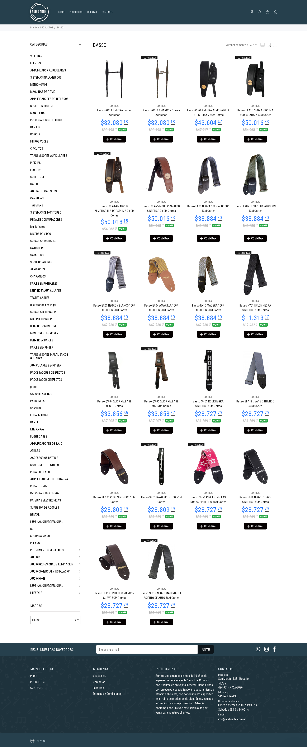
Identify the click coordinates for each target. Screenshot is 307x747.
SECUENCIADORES (41, 262)
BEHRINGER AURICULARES (45, 290)
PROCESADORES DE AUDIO (46, 120)
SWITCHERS (37, 248)
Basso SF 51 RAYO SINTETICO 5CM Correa (161, 500)
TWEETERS (36, 205)
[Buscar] (259, 12)
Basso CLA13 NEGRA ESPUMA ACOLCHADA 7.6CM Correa (255, 113)
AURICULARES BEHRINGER (45, 365)
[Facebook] (274, 649)
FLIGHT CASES (38, 436)
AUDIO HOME (37, 578)
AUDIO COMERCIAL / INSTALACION (50, 571)
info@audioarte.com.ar (232, 719)
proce (33, 386)
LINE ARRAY (37, 429)
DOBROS (35, 134)
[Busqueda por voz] (252, 12)
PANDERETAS (38, 401)
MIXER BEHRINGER (41, 319)
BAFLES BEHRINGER (41, 347)
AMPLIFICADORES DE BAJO (46, 443)
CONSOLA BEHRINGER (43, 312)
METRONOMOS (38, 84)
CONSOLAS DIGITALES (43, 241)
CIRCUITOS (36, 148)
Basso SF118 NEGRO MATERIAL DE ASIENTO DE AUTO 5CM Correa (161, 595)
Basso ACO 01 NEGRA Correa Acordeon (114, 113)
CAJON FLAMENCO (41, 394)
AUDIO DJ (36, 557)
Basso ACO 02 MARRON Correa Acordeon (161, 113)
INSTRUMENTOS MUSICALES (47, 550)
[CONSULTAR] (161, 78)
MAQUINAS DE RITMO (42, 91)
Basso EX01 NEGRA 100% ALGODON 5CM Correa (208, 209)
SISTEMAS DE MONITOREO (45, 212)
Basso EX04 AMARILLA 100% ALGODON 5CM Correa (161, 308)
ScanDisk (35, 408)
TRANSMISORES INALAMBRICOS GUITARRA (49, 356)
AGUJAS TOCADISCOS (43, 191)
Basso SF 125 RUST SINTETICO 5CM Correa (114, 500)
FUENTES (35, 63)
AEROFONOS (37, 269)
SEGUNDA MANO (40, 536)
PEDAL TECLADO (40, 472)
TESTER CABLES (39, 297)
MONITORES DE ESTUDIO (44, 465)
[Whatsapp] (258, 649)
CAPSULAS (37, 198)
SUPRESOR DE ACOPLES (44, 507)
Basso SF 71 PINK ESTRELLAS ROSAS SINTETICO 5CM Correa (208, 500)
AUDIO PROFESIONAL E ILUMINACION (51, 564)
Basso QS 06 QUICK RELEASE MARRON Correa (161, 404)
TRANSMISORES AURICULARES (48, 155)
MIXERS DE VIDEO (40, 233)
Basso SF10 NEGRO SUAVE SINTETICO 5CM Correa (255, 500)
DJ (31, 529)
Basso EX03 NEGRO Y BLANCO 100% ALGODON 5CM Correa (114, 308)
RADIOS (34, 184)
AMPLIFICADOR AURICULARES (48, 70)
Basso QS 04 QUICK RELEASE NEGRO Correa (114, 404)
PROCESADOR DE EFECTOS (46, 379)
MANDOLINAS (38, 113)
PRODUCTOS (46, 27)
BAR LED (35, 422)
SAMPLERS (37, 255)
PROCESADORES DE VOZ (45, 493)
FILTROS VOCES (39, 141)
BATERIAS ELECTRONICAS (45, 500)
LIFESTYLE (36, 592)
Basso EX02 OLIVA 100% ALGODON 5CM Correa (255, 209)
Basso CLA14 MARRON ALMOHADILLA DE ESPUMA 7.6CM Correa (114, 211)
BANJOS (35, 127)
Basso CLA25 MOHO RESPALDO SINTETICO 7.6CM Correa (161, 209)
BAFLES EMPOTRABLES (44, 283)
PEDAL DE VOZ (39, 486)
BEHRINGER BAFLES (41, 340)
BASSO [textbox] (54, 620)
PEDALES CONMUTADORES (46, 219)
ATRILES (35, 450)
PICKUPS (35, 162)
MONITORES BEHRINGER (44, 333)
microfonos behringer (43, 305)
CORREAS (114, 105)
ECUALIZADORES (40, 415)
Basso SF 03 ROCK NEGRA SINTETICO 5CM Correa (208, 404)
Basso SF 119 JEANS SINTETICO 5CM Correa (255, 404)
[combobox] (55, 620)
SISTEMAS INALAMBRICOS (46, 77)
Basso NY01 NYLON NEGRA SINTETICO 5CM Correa (255, 308)
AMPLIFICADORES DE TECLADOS (49, 99)
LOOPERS (35, 170)
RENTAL (34, 514)
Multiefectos (37, 226)
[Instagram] (266, 649)
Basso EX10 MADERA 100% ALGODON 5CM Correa (208, 308)
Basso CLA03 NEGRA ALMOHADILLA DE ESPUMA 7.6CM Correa (208, 113)
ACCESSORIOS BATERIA (44, 457)
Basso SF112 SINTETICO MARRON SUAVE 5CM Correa (114, 595)
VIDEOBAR (36, 56)
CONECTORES (38, 177)
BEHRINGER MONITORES (44, 326)
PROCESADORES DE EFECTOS (47, 372)
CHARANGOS (38, 276)
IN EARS (35, 543)
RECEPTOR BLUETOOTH (43, 106)
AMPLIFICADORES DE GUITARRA (49, 479)
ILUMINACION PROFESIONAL (46, 521)
